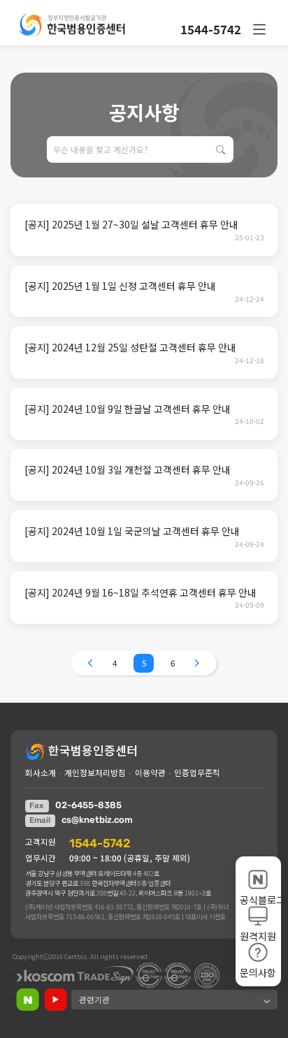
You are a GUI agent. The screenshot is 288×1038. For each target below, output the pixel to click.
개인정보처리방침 (95, 772)
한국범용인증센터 (91, 750)
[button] (259, 29)
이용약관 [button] (150, 772)
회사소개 (40, 772)
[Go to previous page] (90, 663)
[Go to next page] (197, 663)
